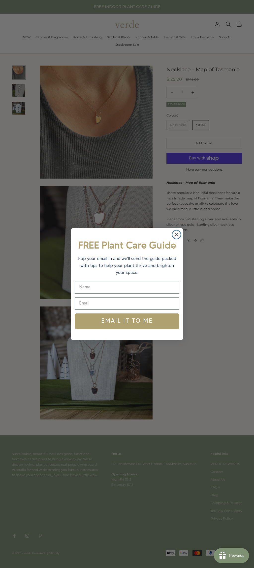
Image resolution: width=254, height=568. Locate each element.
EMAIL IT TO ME (127, 321)
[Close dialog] (176, 234)
